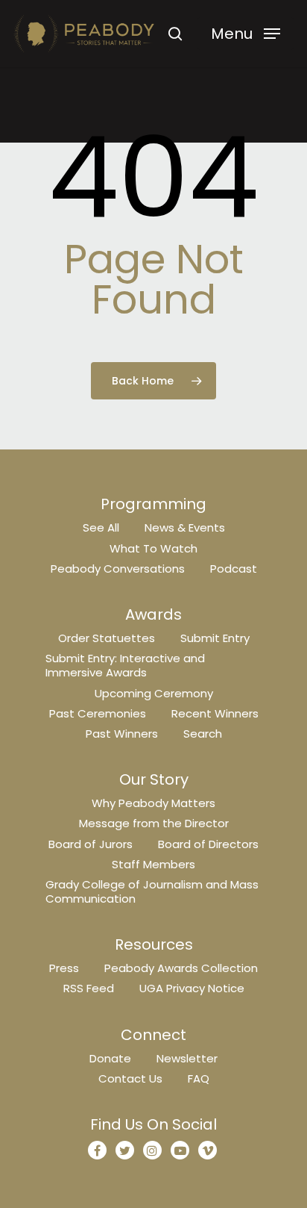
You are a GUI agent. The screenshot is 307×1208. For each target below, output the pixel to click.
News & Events (185, 527)
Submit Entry (215, 638)
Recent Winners (215, 713)
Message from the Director (154, 823)
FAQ (198, 1078)
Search (202, 733)
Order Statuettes (106, 638)
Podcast (233, 568)
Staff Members (153, 864)
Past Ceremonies (97, 713)
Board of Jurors (90, 844)
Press (64, 968)
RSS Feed (88, 988)
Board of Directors (208, 844)
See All (101, 527)
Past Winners (122, 733)
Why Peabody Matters (153, 803)
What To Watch (153, 548)
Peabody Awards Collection (181, 968)
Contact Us (130, 1078)
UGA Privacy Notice (191, 988)
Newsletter (187, 1058)
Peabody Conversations (118, 568)
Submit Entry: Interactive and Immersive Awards (125, 665)
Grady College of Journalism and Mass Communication (152, 891)
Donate (110, 1058)
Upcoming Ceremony (154, 693)
